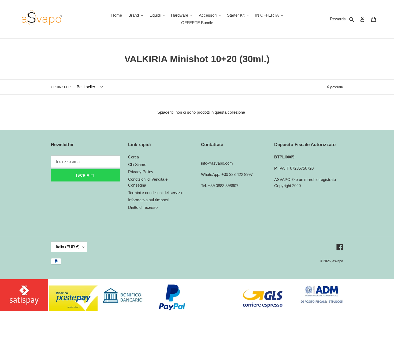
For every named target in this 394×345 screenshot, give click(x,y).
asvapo (337, 261)
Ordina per (61, 87)
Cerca (133, 157)
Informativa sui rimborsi (148, 200)
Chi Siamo (137, 164)
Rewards (338, 19)
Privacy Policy (140, 171)
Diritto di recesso (143, 207)
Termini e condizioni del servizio (155, 192)
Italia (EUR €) (68, 246)
